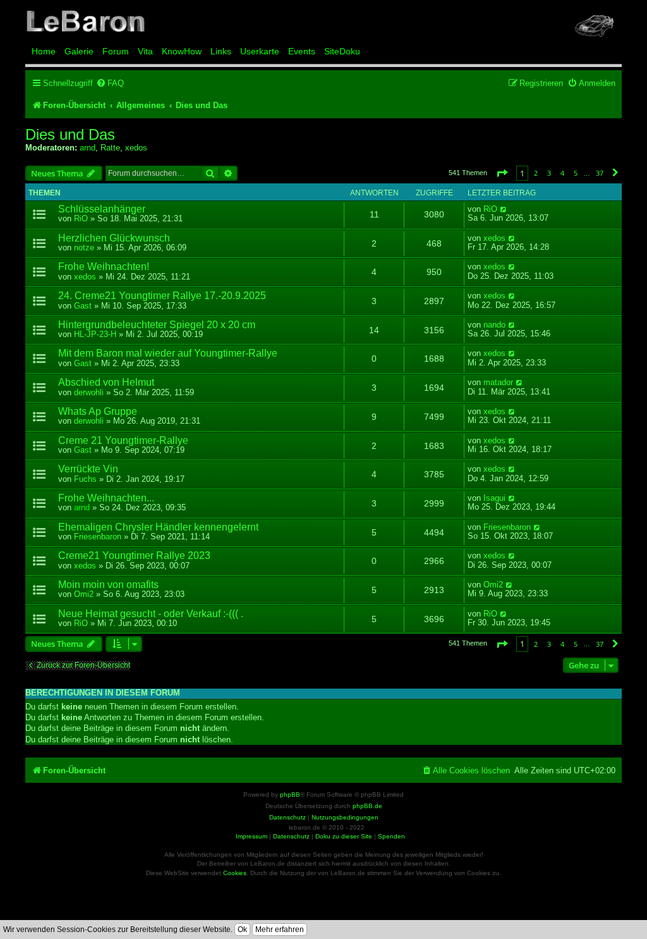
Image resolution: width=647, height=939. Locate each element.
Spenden (391, 836)
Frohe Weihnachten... (106, 498)
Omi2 (84, 594)
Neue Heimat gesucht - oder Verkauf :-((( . (150, 613)
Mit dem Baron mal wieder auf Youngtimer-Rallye (167, 353)
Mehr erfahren (279, 929)
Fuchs (85, 479)
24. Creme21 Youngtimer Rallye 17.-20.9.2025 (162, 295)
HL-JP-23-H (95, 334)
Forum (115, 51)
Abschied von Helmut (106, 382)
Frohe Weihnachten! (103, 266)
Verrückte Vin (88, 468)
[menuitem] (110, 83)
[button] (501, 173)
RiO (81, 218)
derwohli (89, 392)
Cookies (234, 872)
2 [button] (536, 173)
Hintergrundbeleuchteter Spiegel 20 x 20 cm (156, 324)
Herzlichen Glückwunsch (114, 238)
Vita (145, 51)
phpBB (290, 794)
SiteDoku (342, 51)
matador (498, 382)
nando (494, 325)
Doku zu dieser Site (343, 836)
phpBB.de (367, 805)
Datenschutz (291, 836)
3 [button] (549, 173)
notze (84, 247)
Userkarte (259, 51)
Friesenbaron (97, 536)
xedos (136, 147)
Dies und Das (70, 134)
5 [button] (575, 173)
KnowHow (182, 51)
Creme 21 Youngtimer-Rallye (123, 440)
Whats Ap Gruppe (97, 411)
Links (220, 51)
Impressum (251, 836)
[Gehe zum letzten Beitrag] (504, 209)
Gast (83, 305)
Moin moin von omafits (108, 584)
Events (301, 51)
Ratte (110, 147)
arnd (87, 147)
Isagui (494, 498)
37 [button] (599, 173)
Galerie (79, 51)
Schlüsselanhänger (101, 209)
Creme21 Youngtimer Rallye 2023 (134, 555)
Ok (242, 929)
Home (44, 51)
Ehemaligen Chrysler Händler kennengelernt (158, 527)
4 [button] (562, 173)
